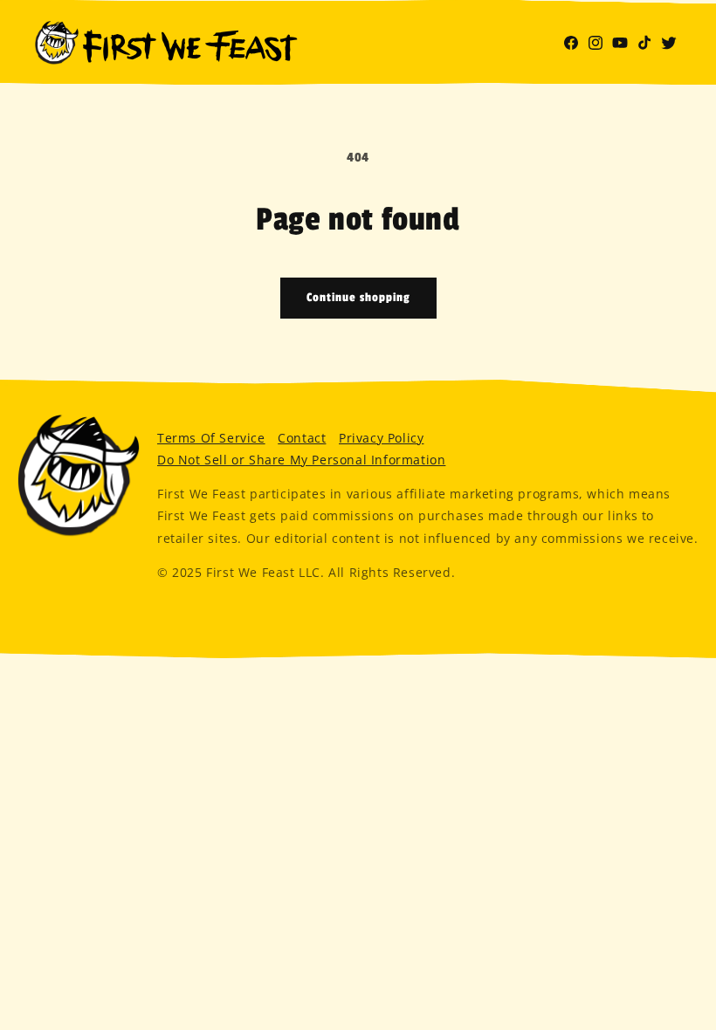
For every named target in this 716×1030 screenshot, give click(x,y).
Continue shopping (358, 297)
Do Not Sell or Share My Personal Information (301, 459)
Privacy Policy (381, 437)
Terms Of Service (211, 437)
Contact (302, 437)
